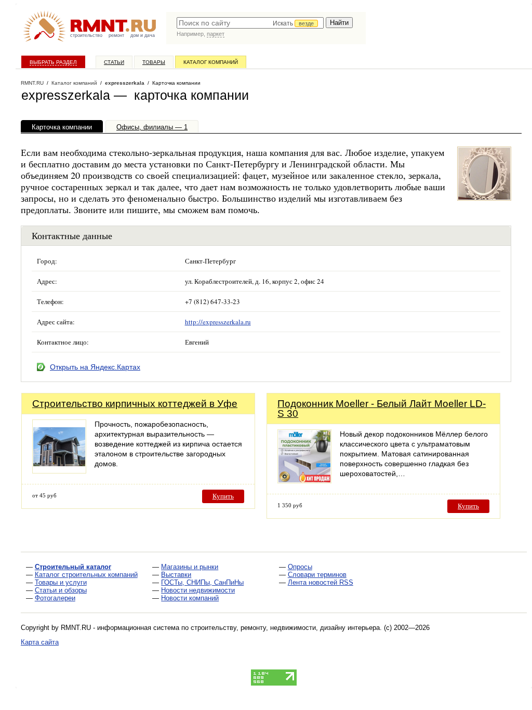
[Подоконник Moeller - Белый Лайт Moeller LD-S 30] (304, 480)
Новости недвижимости (198, 590)
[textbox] (250, 23)
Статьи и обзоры (61, 590)
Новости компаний (190, 598)
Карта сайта (40, 642)
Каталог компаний (210, 62)
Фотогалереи (55, 598)
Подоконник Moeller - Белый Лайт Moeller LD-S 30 (381, 408)
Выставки (176, 574)
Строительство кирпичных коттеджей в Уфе (134, 403)
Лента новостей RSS (320, 582)
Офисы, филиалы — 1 (152, 127)
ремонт (116, 35)
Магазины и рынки (189, 567)
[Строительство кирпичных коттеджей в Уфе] (59, 471)
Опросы (300, 567)
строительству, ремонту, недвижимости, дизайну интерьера (285, 628)
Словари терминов (317, 574)
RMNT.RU (32, 83)
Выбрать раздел (53, 62)
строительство (86, 35)
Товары (153, 62)
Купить (223, 496)
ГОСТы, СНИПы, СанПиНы (202, 582)
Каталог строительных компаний (86, 574)
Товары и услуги (61, 582)
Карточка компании (62, 127)
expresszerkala (124, 83)
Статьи (114, 62)
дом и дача (142, 35)
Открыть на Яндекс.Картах (95, 367)
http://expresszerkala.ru (218, 321)
